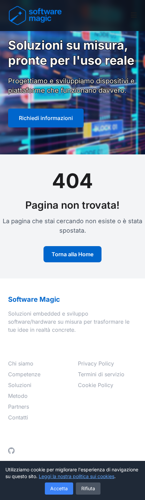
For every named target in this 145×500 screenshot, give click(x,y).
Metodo (18, 395)
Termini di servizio (101, 374)
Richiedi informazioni (46, 118)
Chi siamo (20, 363)
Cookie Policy (95, 385)
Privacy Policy (96, 363)
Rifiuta (88, 488)
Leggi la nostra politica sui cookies (76, 476)
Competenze (24, 374)
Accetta (59, 488)
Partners (18, 406)
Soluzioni (19, 385)
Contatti (18, 417)
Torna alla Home (72, 254)
